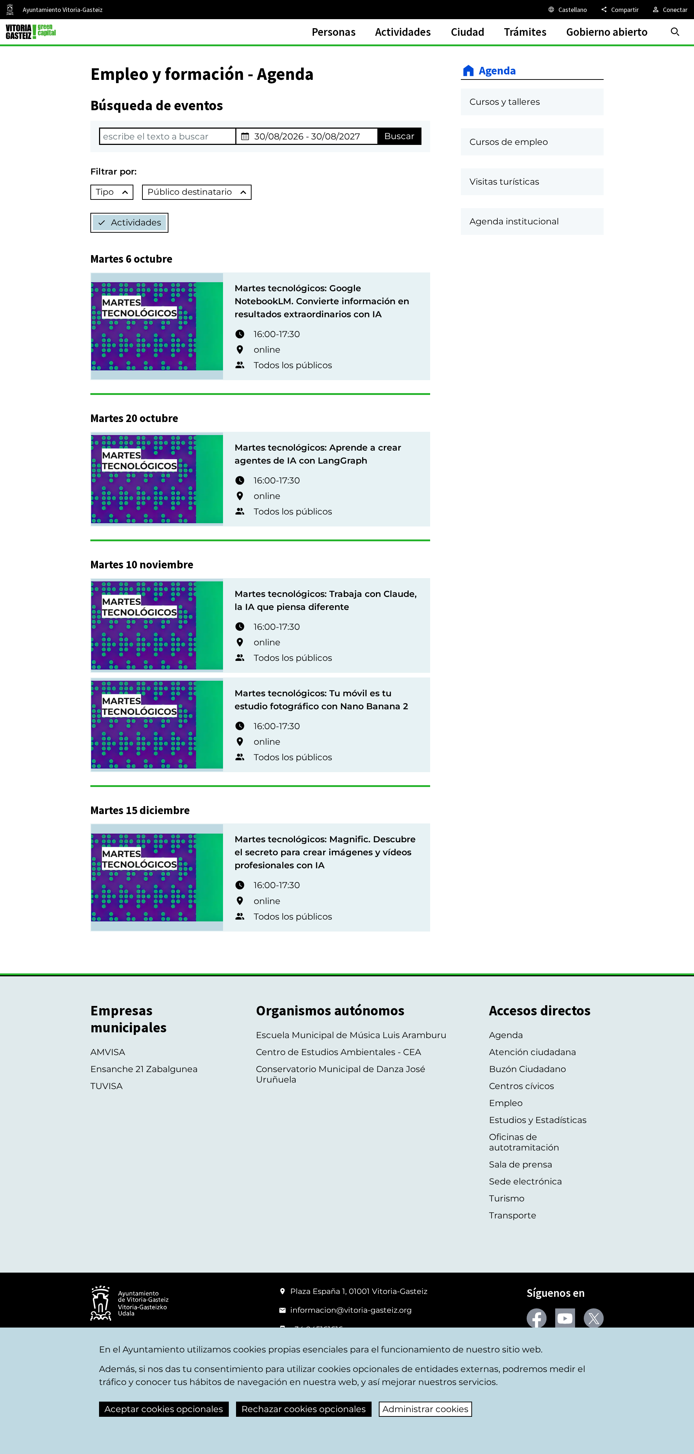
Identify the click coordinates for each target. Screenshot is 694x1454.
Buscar (399, 136)
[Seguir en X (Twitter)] (594, 1318)
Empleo (506, 1103)
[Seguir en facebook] (537, 1318)
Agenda (497, 70)
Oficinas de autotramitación (524, 1142)
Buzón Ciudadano (527, 1069)
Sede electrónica (525, 1181)
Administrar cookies (425, 1409)
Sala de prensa (520, 1164)
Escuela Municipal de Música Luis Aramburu (351, 1035)
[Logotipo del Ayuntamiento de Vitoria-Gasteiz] (129, 1304)
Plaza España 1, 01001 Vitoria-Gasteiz (359, 1291)
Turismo (506, 1198)
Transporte (512, 1215)
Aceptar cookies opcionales (163, 1409)
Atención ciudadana (532, 1052)
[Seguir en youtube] (565, 1318)
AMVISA (107, 1052)
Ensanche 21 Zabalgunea (144, 1069)
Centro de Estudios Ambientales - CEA (338, 1052)
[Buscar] (675, 32)
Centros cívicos (521, 1086)
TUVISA (106, 1086)
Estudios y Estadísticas (538, 1120)
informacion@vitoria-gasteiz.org (351, 1310)
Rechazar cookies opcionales (303, 1409)
